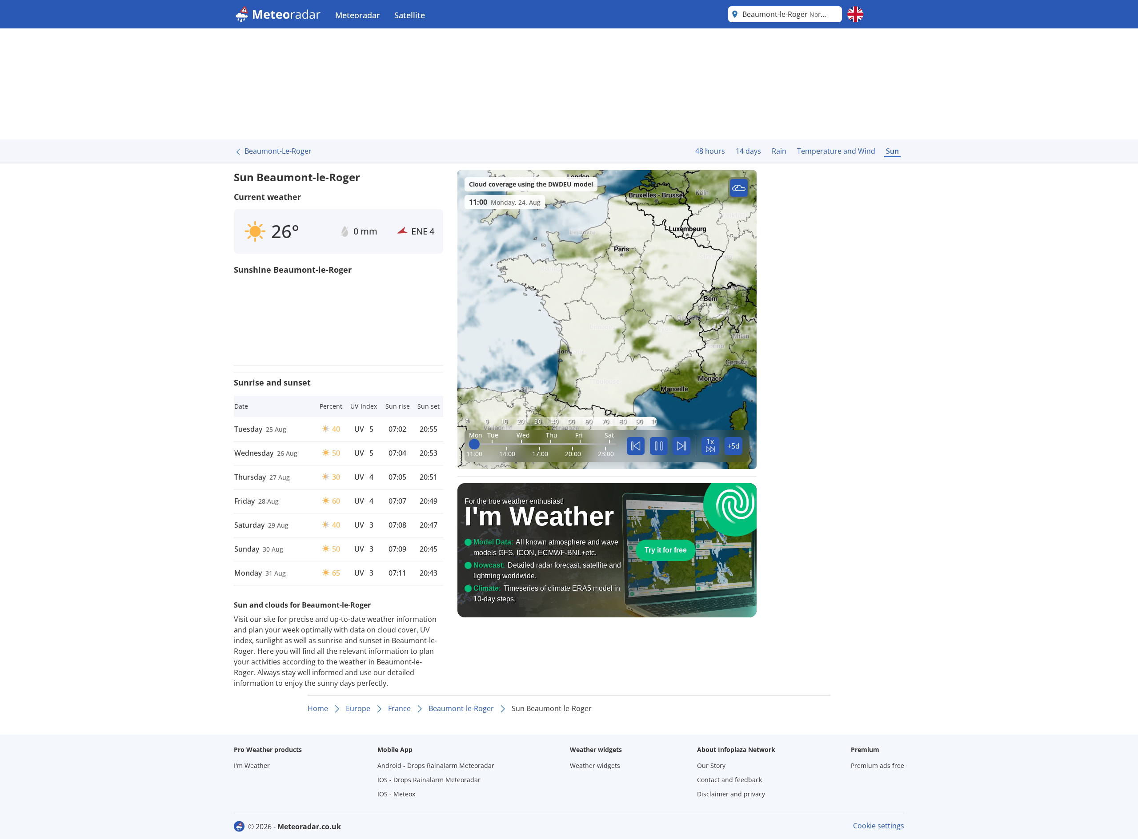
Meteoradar (357, 15)
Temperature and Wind (836, 151)
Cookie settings (878, 826)
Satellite (409, 15)
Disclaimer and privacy (731, 794)
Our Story (711, 765)
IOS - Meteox (396, 794)
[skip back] (636, 446)
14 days (748, 151)
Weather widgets (595, 765)
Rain (779, 151)
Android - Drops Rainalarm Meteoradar (435, 765)
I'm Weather (252, 765)
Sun (892, 151)
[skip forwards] (681, 446)
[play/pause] (659, 446)
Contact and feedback (729, 779)
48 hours (710, 151)
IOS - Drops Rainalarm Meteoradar (429, 779)
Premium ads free (877, 765)
